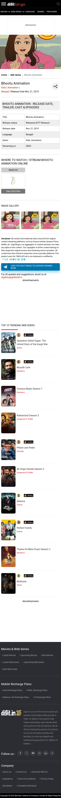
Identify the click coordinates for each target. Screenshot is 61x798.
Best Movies (47, 655)
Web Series (16, 11)
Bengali (5, 91)
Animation (13, 87)
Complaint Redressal (26, 786)
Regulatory (7, 779)
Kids (3, 87)
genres (40, 11)
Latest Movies (9, 655)
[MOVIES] (9, 11)
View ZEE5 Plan (13, 191)
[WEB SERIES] (23, 11)
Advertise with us (39, 772)
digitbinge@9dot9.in (11, 277)
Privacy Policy (46, 779)
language (30, 11)
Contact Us (21, 772)
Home (4, 75)
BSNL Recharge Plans (37, 690)
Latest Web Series (10, 662)
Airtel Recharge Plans (12, 690)
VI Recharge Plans (42, 697)
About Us (6, 772)
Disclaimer (7, 786)
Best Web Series (9, 669)
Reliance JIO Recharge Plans (15, 697)
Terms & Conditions (26, 779)
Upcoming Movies (28, 655)
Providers (52, 11)
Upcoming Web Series (34, 662)
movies (4, 11)
